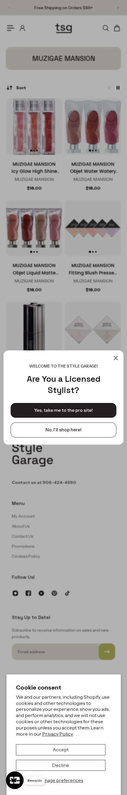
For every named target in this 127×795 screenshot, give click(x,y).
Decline (60, 765)
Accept (61, 749)
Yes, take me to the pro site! (63, 410)
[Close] (115, 358)
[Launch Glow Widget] (15, 780)
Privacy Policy (57, 734)
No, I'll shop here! (63, 430)
